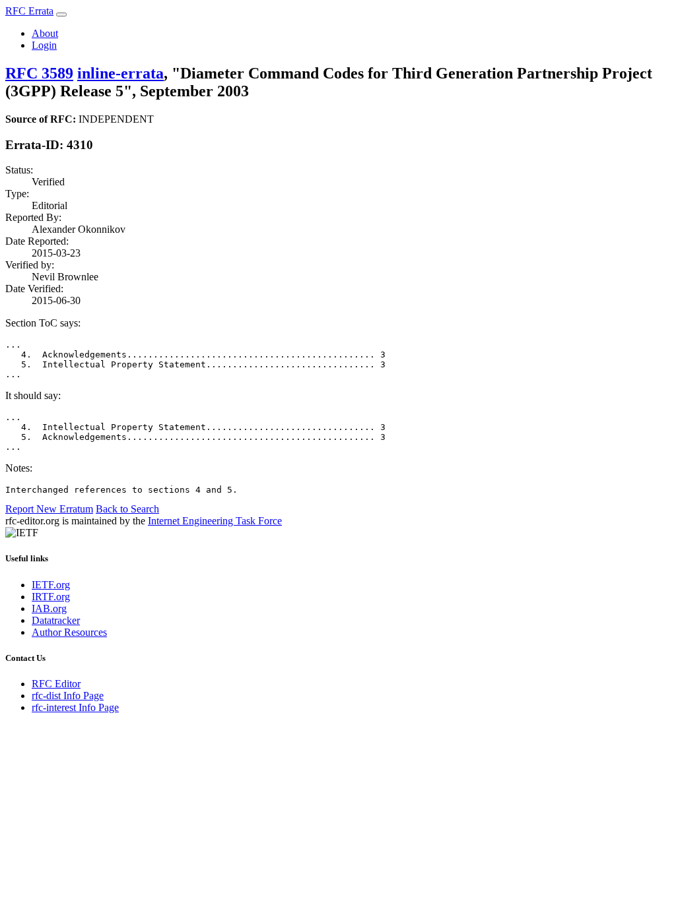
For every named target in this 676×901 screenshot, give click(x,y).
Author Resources (69, 632)
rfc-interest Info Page (75, 707)
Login (44, 45)
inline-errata (120, 73)
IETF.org (51, 584)
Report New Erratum (49, 508)
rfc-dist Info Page (68, 695)
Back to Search (127, 508)
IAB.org (49, 608)
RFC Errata (29, 10)
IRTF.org (51, 596)
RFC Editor (56, 683)
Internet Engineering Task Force (215, 520)
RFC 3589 (39, 73)
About (45, 33)
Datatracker (56, 620)
